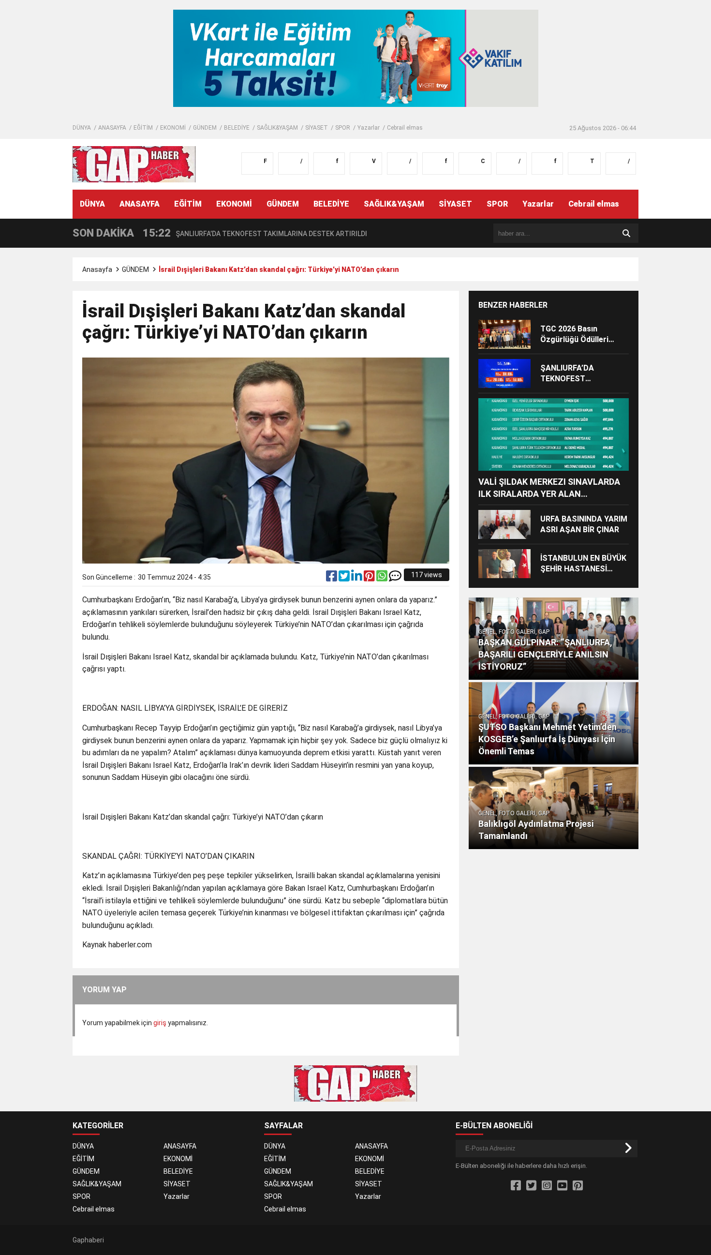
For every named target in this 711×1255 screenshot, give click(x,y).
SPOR (342, 127)
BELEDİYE (237, 127)
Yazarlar (368, 127)
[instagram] (547, 1186)
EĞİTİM (143, 127)
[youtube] (562, 1186)
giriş (159, 1023)
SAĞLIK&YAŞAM (277, 127)
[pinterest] (370, 578)
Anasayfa (97, 269)
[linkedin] (357, 578)
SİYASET (316, 127)
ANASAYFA (112, 127)
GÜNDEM (205, 127)
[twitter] (345, 578)
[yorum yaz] (395, 578)
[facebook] (332, 578)
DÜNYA (82, 127)
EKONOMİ (173, 127)
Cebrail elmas (405, 127)
